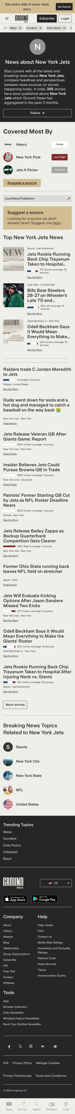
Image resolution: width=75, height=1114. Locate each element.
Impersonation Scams (52, 975)
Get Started (64, 6)
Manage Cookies (48, 1063)
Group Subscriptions (16, 954)
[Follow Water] (20, 28)
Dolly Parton (54, 28)
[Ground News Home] (21, 19)
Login (65, 18)
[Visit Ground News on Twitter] (20, 1046)
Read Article (10, 423)
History (7, 930)
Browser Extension (15, 1006)
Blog (6, 942)
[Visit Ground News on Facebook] (9, 1046)
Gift (5, 965)
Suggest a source (22, 183)
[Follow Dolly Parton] (64, 28)
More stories (15, 705)
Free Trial (9, 971)
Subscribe (46, 18)
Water (13, 28)
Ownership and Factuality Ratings (54, 950)
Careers (8, 977)
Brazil (7, 859)
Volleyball (10, 852)
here (56, 223)
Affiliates (8, 982)
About (7, 925)
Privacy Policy (22, 1063)
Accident (32, 28)
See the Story (34, 277)
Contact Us (45, 936)
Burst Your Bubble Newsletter (22, 1024)
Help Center (45, 925)
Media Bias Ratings (50, 942)
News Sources (47, 964)
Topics (42, 969)
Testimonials (11, 948)
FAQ (40, 930)
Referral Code (47, 958)
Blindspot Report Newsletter (21, 1018)
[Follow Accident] (40, 28)
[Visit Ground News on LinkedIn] (42, 1046)
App (6, 1001)
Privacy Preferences (17, 1076)
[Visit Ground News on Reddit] (55, 1046)
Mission (8, 936)
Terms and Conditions (51, 1076)
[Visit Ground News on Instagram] (30, 1046)
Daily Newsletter (13, 1012)
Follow (35, 113)
